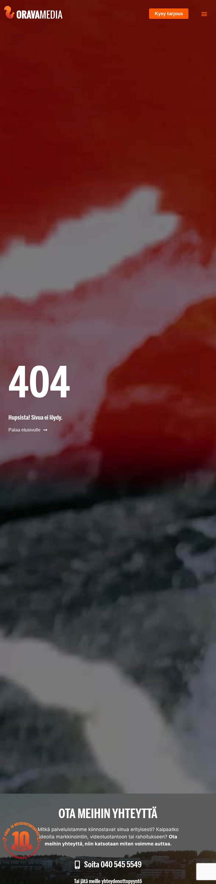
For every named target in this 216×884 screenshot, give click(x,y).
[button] (204, 13)
